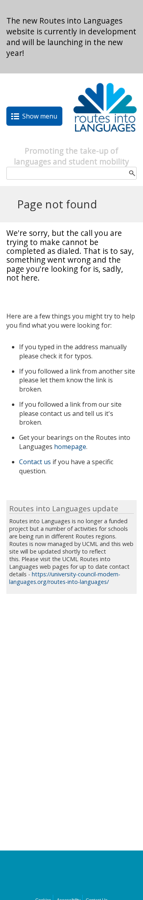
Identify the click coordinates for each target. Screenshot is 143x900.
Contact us (35, 461)
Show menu (39, 116)
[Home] (105, 140)
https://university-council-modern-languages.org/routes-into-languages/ (64, 577)
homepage (70, 446)
